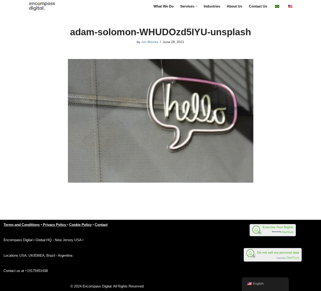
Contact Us (258, 6)
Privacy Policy (55, 225)
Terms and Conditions (22, 225)
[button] (196, 6)
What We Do (163, 6)
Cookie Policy (80, 225)
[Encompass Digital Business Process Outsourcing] (44, 6)
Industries (212, 6)
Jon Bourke (149, 42)
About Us (234, 6)
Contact (101, 225)
